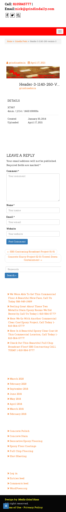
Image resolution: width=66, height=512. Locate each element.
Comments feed (19, 483)
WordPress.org (18, 488)
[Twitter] (12, 15)
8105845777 (22, 4)
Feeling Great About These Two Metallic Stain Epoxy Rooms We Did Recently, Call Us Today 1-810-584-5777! (32, 310)
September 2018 (19, 388)
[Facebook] (7, 15)
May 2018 (15, 398)
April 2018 (16, 403)
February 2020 (18, 383)
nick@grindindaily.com (34, 9)
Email (10, 216)
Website (11, 228)
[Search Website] (18, 15)
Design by (22, 499)
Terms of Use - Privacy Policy (24, 507)
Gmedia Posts (21, 41)
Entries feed (17, 478)
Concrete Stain (19, 436)
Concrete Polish (19, 431)
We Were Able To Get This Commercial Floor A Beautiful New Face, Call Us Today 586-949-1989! (32, 297)
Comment (12, 171)
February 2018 (18, 413)
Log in (14, 473)
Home (9, 41)
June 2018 (16, 393)
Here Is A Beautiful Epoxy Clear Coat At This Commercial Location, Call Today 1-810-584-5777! (33, 334)
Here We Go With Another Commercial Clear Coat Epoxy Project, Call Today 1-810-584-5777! (32, 322)
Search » (11, 275)
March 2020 (17, 378)
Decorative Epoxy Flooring (26, 441)
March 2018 (17, 408)
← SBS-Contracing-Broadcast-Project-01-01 (31, 251)
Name (10, 205)
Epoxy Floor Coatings (23, 446)
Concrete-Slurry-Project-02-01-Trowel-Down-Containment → (33, 258)
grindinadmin (27, 88)
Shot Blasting (18, 456)
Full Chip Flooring (21, 451)
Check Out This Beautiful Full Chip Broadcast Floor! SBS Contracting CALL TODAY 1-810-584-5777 (32, 346)
